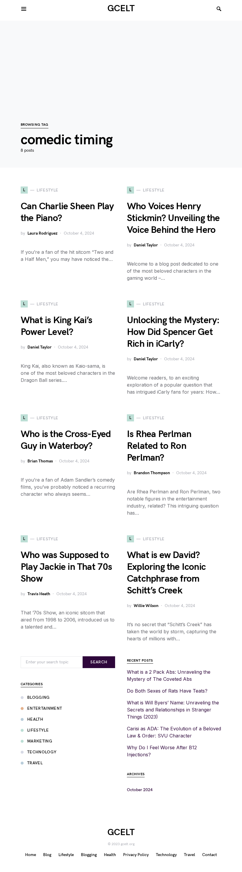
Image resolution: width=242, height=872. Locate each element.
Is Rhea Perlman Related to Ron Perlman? (159, 446)
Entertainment (44, 708)
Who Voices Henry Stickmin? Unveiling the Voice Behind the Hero (173, 218)
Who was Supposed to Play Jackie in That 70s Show (66, 567)
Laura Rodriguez (42, 233)
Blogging (38, 697)
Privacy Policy (136, 854)
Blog (47, 854)
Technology (42, 752)
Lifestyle (38, 730)
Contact (209, 854)
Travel (34, 762)
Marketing (39, 741)
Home (30, 854)
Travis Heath (38, 593)
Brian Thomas (40, 461)
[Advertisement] (121, 62)
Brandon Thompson (152, 472)
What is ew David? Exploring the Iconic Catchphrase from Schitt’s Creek (166, 572)
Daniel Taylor (146, 245)
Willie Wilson (146, 605)
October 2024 (140, 789)
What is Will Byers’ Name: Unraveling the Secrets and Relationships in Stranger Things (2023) (173, 710)
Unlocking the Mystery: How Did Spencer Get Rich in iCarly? (173, 332)
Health (35, 719)
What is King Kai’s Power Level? (56, 326)
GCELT (121, 8)
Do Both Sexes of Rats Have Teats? (167, 691)
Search (98, 662)
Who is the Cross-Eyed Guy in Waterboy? (66, 440)
